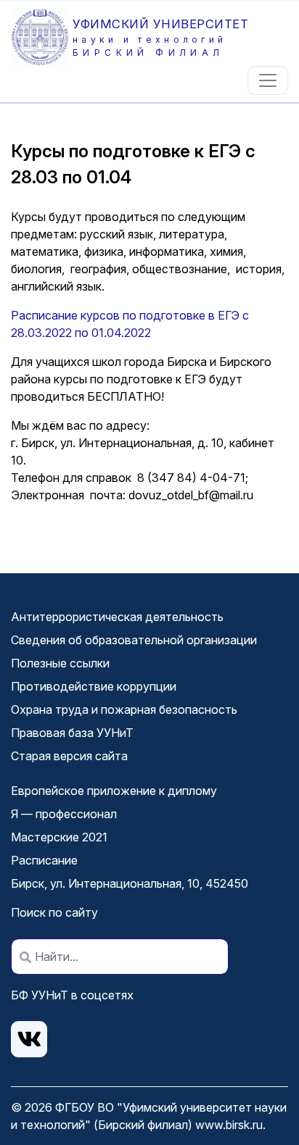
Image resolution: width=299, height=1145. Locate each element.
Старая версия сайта (69, 756)
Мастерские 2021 (59, 837)
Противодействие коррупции (93, 686)
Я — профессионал (64, 814)
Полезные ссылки (60, 663)
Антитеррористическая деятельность (117, 616)
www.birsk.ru (229, 1124)
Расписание (44, 860)
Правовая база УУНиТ (72, 732)
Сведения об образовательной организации (134, 640)
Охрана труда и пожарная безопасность (124, 709)
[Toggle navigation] (267, 80)
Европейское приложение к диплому (114, 790)
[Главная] (42, 37)
